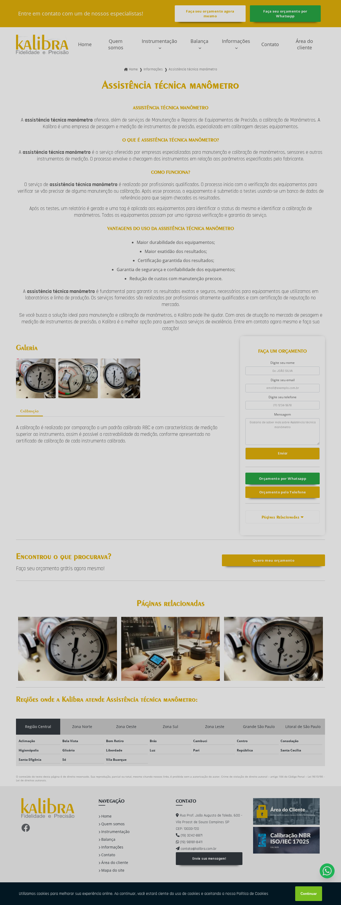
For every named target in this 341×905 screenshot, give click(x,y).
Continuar (309, 894)
